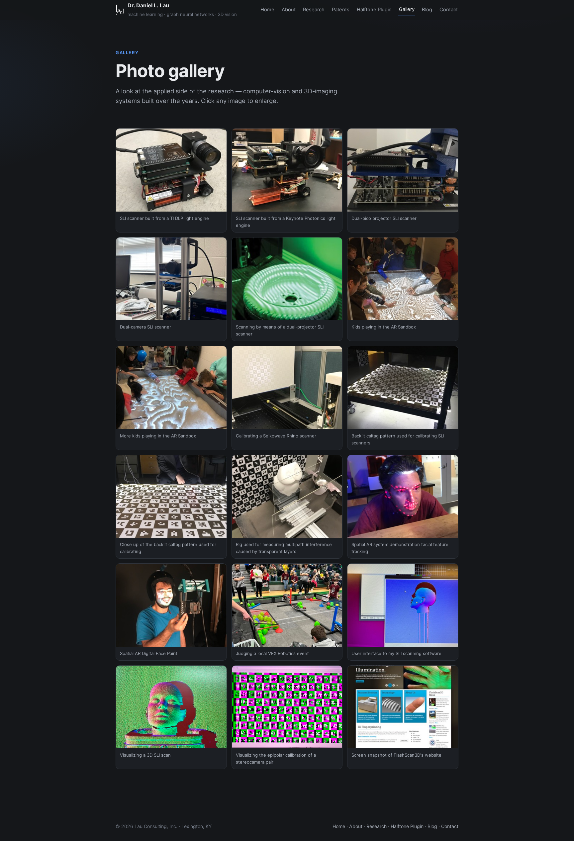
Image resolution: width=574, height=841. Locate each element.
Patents (340, 10)
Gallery (407, 9)
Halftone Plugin (374, 10)
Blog (427, 10)
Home (267, 10)
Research (314, 10)
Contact (448, 10)
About (289, 10)
